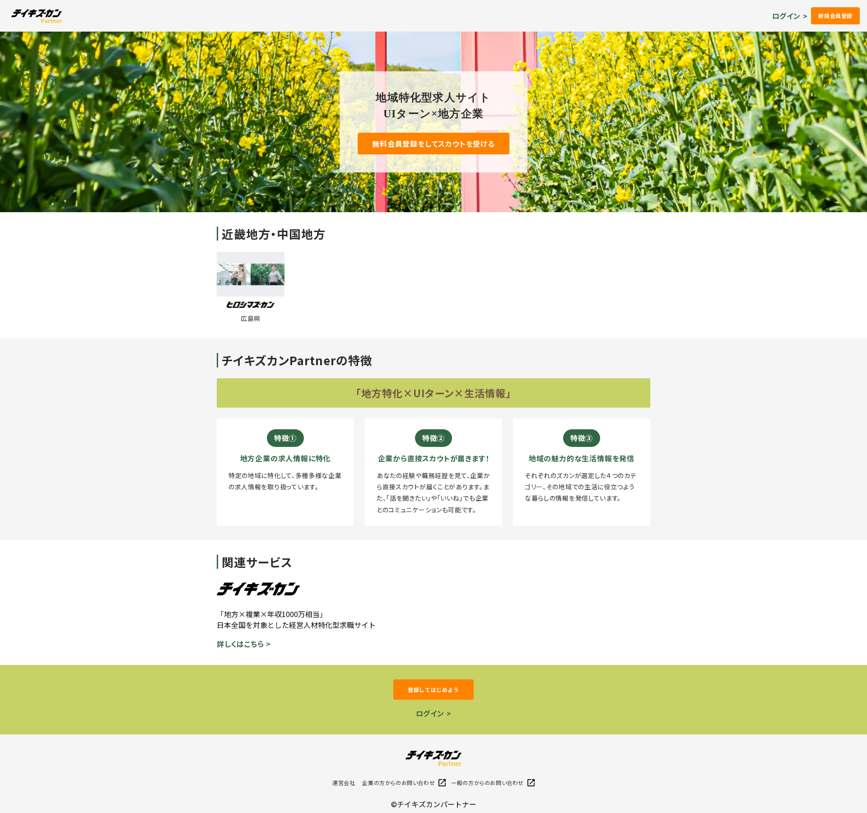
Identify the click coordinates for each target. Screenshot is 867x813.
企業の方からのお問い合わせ (398, 782)
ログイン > (790, 15)
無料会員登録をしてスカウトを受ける (433, 143)
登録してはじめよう (433, 689)
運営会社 (343, 782)
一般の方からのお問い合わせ (487, 782)
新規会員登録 (835, 15)
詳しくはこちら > (244, 643)
